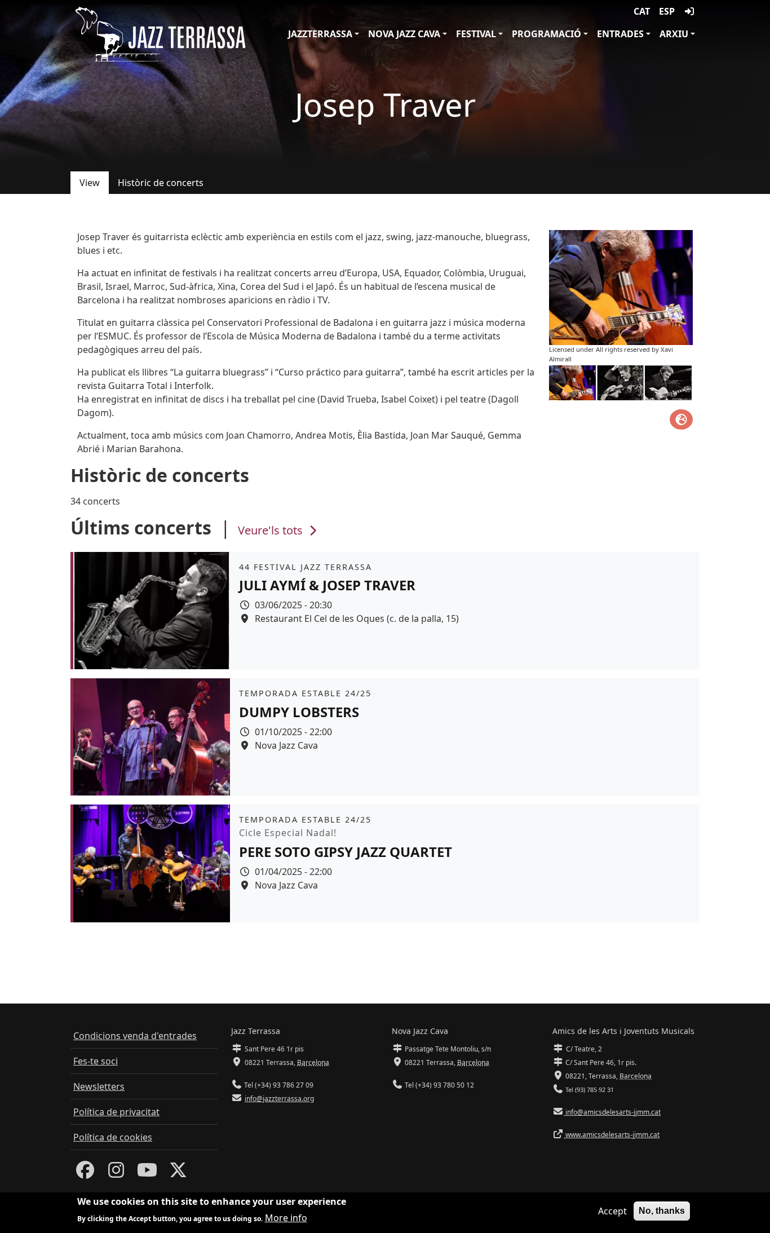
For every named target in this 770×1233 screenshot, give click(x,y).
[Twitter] (178, 1173)
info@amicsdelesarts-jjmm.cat (612, 1112)
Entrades (620, 34)
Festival (476, 34)
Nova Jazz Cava (404, 34)
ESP (667, 11)
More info (286, 1217)
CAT (642, 11)
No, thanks (662, 1211)
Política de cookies (112, 1137)
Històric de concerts (160, 182)
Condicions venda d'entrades (135, 1035)
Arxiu (674, 34)
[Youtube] (147, 1173)
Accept (612, 1211)
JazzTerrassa (320, 34)
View (89, 182)
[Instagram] (116, 1173)
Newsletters (99, 1086)
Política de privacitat (116, 1112)
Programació (546, 34)
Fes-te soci (95, 1061)
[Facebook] (85, 1173)
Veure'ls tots (272, 530)
